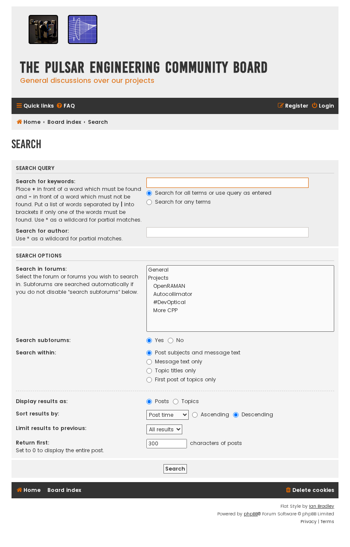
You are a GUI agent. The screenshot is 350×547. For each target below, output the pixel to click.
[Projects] (240, 278)
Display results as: (42, 401)
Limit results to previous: (51, 428)
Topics (189, 401)
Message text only (177, 361)
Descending (256, 414)
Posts (161, 401)
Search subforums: (43, 340)
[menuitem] (65, 106)
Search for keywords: (46, 181)
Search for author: (42, 230)
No (179, 340)
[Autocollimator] (240, 294)
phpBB (251, 514)
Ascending (214, 414)
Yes (158, 340)
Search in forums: (41, 268)
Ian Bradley (321, 506)
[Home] (63, 31)
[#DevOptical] (240, 302)
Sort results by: (37, 413)
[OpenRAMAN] (240, 286)
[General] (240, 270)
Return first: (33, 442)
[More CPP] (240, 311)
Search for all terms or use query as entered (212, 192)
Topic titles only (174, 370)
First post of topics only (184, 379)
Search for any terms (182, 201)
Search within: (36, 352)
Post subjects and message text (196, 352)
